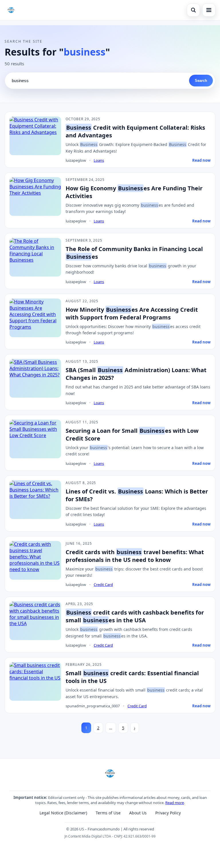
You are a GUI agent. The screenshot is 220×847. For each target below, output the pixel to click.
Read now (201, 160)
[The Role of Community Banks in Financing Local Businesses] (35, 257)
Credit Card (103, 584)
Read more (174, 802)
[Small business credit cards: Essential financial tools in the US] (35, 681)
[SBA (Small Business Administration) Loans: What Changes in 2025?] (35, 378)
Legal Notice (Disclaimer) (63, 813)
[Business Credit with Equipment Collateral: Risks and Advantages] (35, 136)
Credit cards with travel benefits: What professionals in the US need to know (135, 556)
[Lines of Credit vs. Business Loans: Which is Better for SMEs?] (35, 499)
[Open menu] (208, 10)
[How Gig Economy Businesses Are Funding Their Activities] (35, 196)
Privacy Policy (168, 813)
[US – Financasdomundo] (11, 10)
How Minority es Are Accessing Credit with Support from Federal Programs (132, 313)
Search (201, 80)
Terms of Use (108, 813)
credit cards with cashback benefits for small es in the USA (135, 616)
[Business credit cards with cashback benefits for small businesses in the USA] (35, 620)
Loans (99, 160)
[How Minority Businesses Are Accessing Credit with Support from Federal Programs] (35, 318)
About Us (138, 813)
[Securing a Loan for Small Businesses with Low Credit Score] (35, 439)
